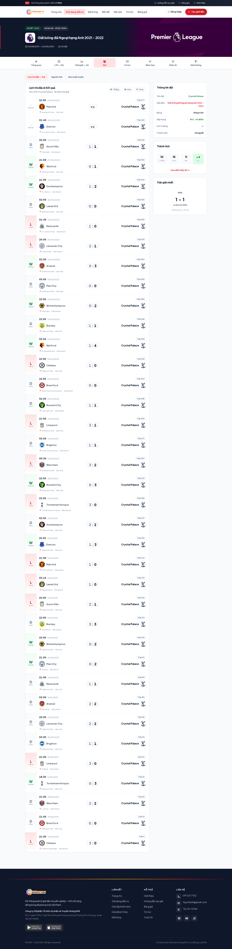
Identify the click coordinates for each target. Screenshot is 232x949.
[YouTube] (187, 918)
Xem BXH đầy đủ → (180, 170)
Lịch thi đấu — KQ (36, 77)
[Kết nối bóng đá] (194, 918)
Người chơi (56, 77)
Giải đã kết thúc (120, 911)
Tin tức (130, 11)
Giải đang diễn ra (75, 11)
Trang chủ (56, 11)
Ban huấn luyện (76, 77)
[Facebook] (179, 918)
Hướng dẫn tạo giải (153, 901)
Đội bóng (93, 11)
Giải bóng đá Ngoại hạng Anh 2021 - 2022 (185, 104)
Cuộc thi (148, 917)
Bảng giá (142, 11)
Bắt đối (106, 11)
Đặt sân (118, 11)
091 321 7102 (189, 895)
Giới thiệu (149, 895)
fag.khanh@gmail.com (195, 902)
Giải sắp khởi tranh (121, 906)
